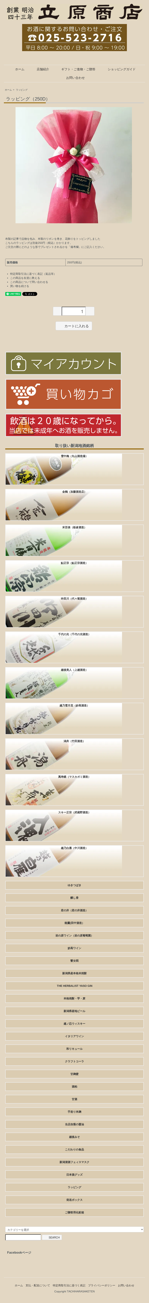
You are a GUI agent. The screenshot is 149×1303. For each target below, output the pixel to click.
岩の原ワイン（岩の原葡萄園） (74, 935)
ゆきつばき (74, 885)
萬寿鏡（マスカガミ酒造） (74, 776)
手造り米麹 (74, 1111)
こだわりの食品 (74, 1149)
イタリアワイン (74, 1036)
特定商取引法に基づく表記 (69, 1285)
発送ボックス (74, 1199)
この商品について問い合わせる (29, 281)
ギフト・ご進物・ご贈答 (78, 69)
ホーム (19, 69)
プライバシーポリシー (101, 1285)
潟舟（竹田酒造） (74, 741)
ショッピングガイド (122, 69)
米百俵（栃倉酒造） (74, 527)
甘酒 (74, 1099)
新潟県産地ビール (74, 1011)
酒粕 (74, 1086)
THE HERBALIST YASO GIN (74, 985)
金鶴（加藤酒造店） (74, 491)
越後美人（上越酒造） (74, 669)
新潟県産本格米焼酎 (74, 973)
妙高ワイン (74, 948)
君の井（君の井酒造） (74, 910)
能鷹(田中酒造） (75, 922)
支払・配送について (38, 1285)
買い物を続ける (19, 286)
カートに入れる (76, 325)
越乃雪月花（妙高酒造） (74, 705)
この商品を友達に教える (25, 277)
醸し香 (74, 897)
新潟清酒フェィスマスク (74, 1162)
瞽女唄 (74, 960)
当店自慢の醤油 (74, 1124)
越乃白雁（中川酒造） (74, 847)
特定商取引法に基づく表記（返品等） (33, 273)
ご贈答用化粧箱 (74, 1212)
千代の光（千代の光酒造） (74, 634)
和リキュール (74, 1048)
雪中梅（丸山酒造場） (74, 456)
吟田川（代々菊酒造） (74, 598)
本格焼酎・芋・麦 (74, 998)
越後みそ (74, 1136)
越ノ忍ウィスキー (74, 1023)
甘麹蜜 (74, 1073)
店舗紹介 (43, 69)
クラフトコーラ (74, 1061)
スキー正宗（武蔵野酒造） (74, 812)
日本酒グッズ (74, 1174)
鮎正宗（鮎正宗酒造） (74, 562)
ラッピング (22, 89)
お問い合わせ (75, 77)
